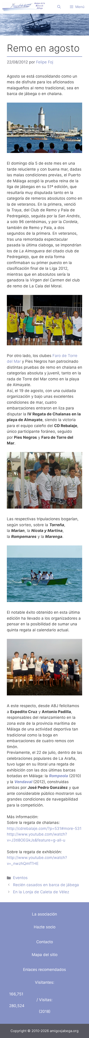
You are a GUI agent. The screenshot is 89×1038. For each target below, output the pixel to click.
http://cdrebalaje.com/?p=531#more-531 (44, 828)
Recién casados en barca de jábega (46, 885)
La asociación (44, 914)
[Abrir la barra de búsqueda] (59, 7)
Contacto (44, 942)
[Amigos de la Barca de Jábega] (23, 7)
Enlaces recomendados (44, 969)
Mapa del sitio (45, 954)
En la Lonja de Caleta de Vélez (41, 892)
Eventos (20, 877)
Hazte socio (44, 927)
